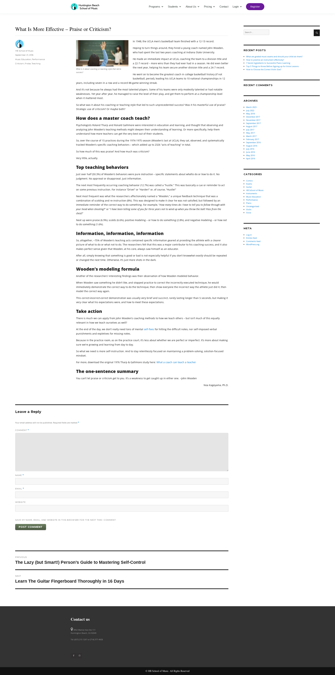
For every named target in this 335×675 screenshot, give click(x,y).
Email (19, 488)
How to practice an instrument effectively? (265, 59)
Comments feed (253, 241)
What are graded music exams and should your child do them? (274, 56)
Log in (249, 234)
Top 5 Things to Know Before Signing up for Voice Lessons (272, 66)
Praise (28, 63)
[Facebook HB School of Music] (74, 655)
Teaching (36, 63)
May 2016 (250, 155)
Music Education (23, 59)
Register (255, 6)
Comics (249, 180)
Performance (38, 59)
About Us (191, 6)
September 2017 (253, 123)
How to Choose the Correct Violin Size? (263, 69)
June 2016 (250, 152)
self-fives (149, 329)
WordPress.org (252, 244)
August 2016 (251, 145)
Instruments (251, 193)
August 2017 (251, 126)
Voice (248, 212)
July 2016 (250, 149)
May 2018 (250, 113)
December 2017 (253, 116)
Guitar (249, 187)
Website (20, 502)
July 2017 (250, 129)
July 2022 (250, 110)
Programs (154, 6)
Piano (248, 203)
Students (173, 6)
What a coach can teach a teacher (176, 362)
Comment (22, 430)
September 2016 (253, 142)
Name (19, 475)
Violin (248, 209)
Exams (249, 183)
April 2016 (250, 158)
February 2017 (252, 139)
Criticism (19, 63)
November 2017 (253, 120)
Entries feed (251, 238)
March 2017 (251, 136)
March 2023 (251, 107)
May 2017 (250, 132)
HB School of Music (24, 51)
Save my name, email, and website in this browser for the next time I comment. (65, 520)
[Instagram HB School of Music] (79, 655)
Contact (223, 6)
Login (236, 6)
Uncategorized (252, 206)
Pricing (208, 6)
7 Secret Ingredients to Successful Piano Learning (268, 63)
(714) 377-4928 (96, 639)
